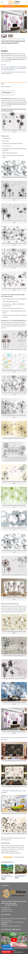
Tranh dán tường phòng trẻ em (16, 39)
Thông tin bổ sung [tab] (5, 86)
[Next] (24, 21)
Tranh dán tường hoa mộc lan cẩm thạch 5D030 (20, 876)
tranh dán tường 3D (19, 320)
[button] (2, 2)
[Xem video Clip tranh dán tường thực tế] (14, 940)
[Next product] (2, 48)
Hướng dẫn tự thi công (6, 911)
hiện (12, 92)
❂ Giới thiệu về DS (5, 907)
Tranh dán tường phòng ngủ (9, 68)
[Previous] (3, 21)
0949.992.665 (6, 952)
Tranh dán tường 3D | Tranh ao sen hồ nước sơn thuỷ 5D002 (7, 876)
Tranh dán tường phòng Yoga (9, 69)
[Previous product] (5, 48)
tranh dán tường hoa (19, 72)
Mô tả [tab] (2, 83)
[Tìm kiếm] (26, 2)
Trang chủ (4, 39)
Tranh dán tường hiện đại (11, 66)
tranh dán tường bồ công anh (9, 72)
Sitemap (14, 950)
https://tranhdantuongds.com (13, 853)
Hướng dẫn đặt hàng (6, 909)
